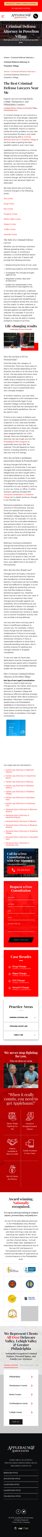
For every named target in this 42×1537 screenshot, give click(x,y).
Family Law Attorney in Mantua (19, 782)
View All (16, 1422)
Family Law (18, 1035)
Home (6, 58)
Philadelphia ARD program (15, 442)
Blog (34, 1463)
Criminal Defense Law (18, 1017)
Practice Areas (21, 1006)
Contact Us (26, 1466)
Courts (28, 1460)
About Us (19, 1460)
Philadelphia (14, 1376)
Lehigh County (15, 1412)
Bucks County (15, 1394)
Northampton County (18, 1403)
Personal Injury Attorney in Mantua (21, 821)
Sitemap (27, 1522)
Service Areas (24, 1463)
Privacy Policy (17, 1522)
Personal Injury (27, 1365)
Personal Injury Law (18, 1026)
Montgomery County (18, 1385)
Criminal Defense (11, 1365)
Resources (15, 1466)
